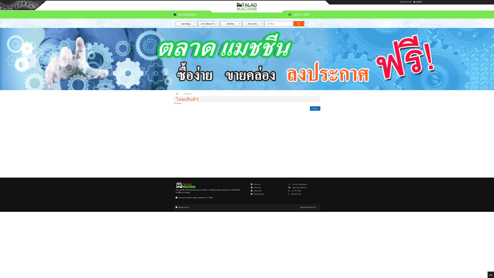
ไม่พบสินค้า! (188, 94)
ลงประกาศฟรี (301, 14)
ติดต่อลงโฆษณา (183, 207)
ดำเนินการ (315, 108)
